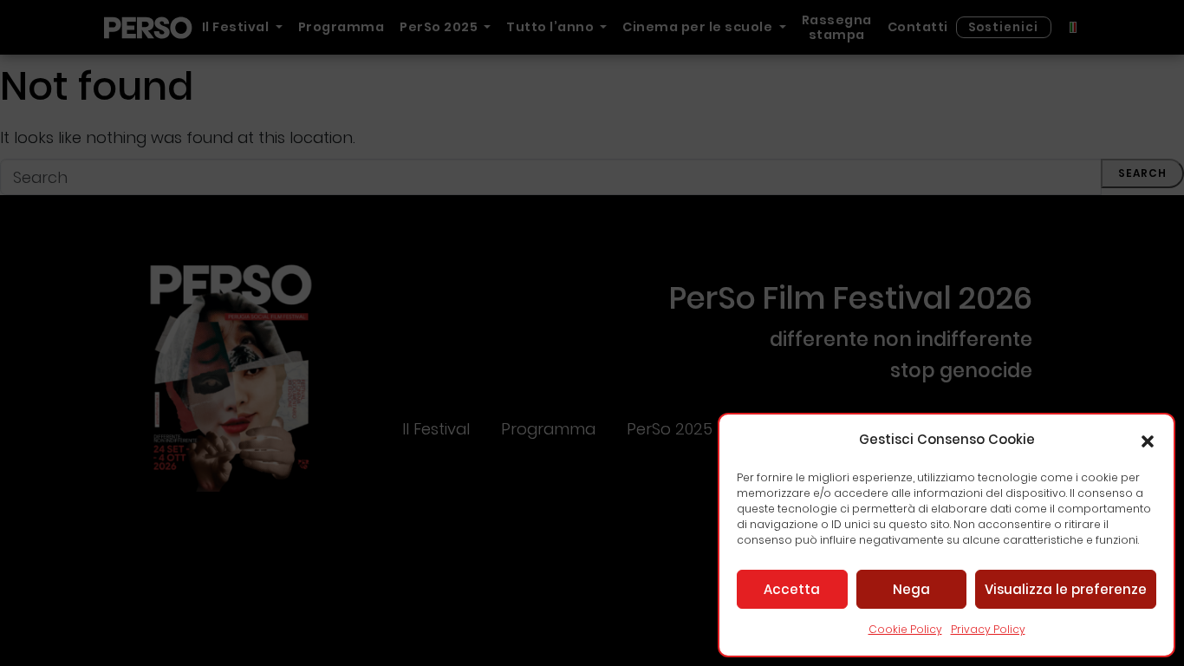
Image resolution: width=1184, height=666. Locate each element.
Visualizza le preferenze (1066, 589)
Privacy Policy (988, 629)
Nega (911, 589)
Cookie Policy (905, 629)
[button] (1147, 440)
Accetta (792, 589)
